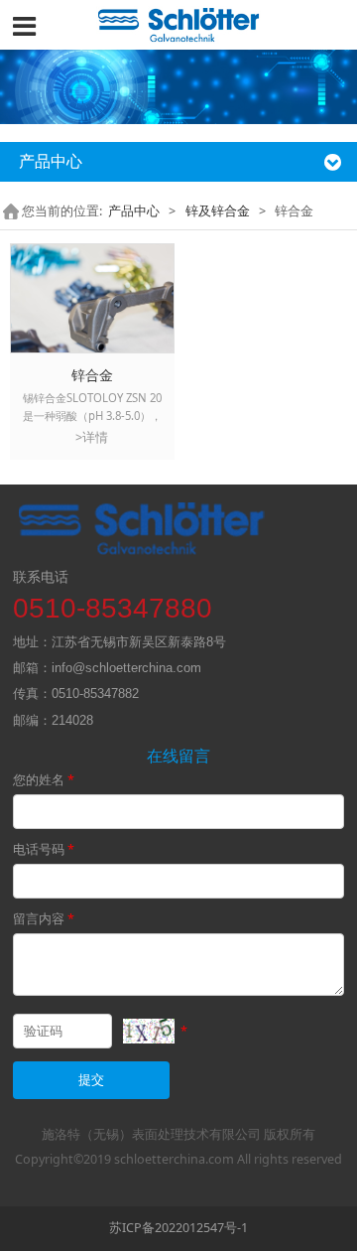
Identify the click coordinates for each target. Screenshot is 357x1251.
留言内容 (43, 918)
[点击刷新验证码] (149, 1031)
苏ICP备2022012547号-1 (178, 1227)
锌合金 (92, 374)
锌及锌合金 (217, 211)
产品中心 (134, 211)
